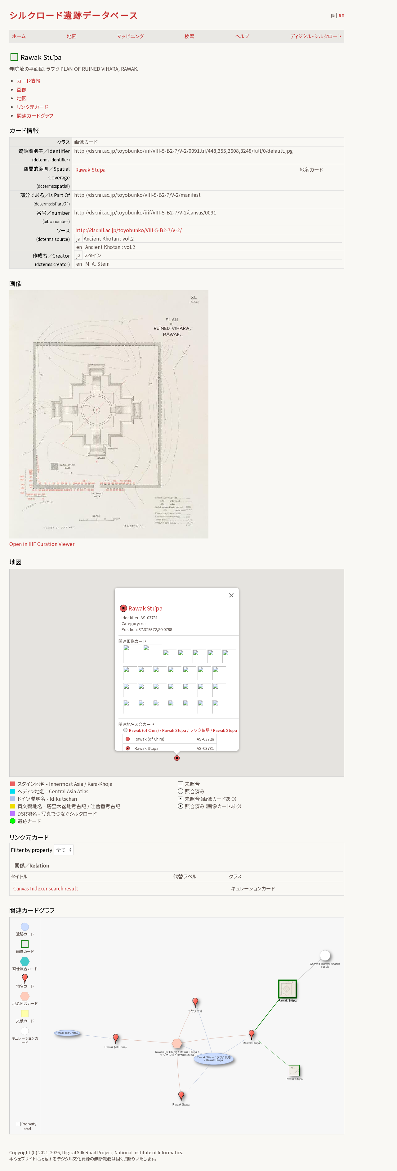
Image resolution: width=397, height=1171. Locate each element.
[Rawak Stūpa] (132, 663)
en (341, 14)
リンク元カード (32, 106)
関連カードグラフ (35, 115)
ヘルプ (242, 36)
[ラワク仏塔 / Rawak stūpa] (169, 663)
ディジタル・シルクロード (316, 36)
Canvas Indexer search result (45, 888)
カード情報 (28, 80)
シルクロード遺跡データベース (73, 15)
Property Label (28, 1126)
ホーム (19, 36)
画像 (22, 89)
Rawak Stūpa (145, 608)
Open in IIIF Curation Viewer (41, 543)
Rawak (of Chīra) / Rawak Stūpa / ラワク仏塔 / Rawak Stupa (183, 730)
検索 (189, 36)
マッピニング (130, 36)
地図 (72, 36)
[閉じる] (231, 595)
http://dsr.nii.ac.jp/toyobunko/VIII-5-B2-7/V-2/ (128, 230)
